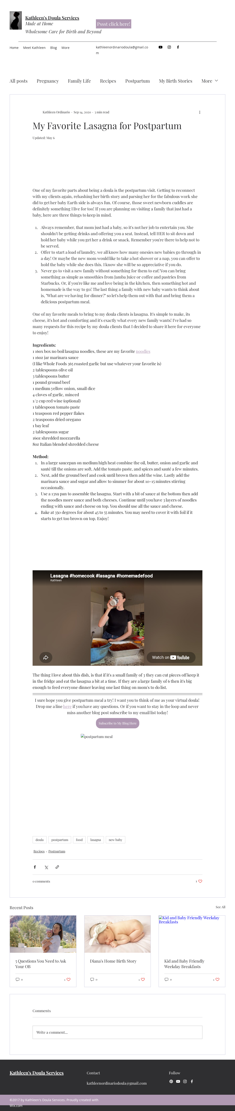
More (206, 81)
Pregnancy (48, 81)
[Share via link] (57, 867)
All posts (19, 81)
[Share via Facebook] (35, 867)
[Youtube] (160, 47)
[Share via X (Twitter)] (46, 867)
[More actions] (199, 112)
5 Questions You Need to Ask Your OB (40, 963)
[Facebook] (178, 47)
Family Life (79, 81)
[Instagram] (169, 47)
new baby (115, 840)
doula (40, 840)
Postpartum (137, 81)
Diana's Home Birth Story (113, 961)
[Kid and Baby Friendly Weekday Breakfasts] (192, 934)
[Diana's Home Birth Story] (117, 934)
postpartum (59, 840)
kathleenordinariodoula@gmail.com (117, 1083)
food (79, 840)
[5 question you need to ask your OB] (43, 934)
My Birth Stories (175, 81)
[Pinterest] (171, 1081)
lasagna (95, 840)
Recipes (108, 81)
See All (220, 907)
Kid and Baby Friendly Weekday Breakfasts (184, 963)
